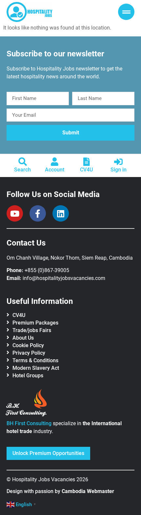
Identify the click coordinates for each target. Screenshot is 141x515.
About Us (23, 338)
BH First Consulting (29, 423)
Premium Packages (35, 323)
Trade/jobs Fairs (31, 330)
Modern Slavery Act (35, 368)
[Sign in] (118, 161)
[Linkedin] (60, 213)
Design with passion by (60, 491)
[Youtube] (15, 213)
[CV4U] (86, 161)
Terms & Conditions (35, 360)
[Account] (54, 161)
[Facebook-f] (38, 213)
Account (54, 170)
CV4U (86, 170)
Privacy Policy (28, 353)
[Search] (22, 161)
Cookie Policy (28, 345)
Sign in (119, 170)
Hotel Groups (27, 375)
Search (22, 170)
